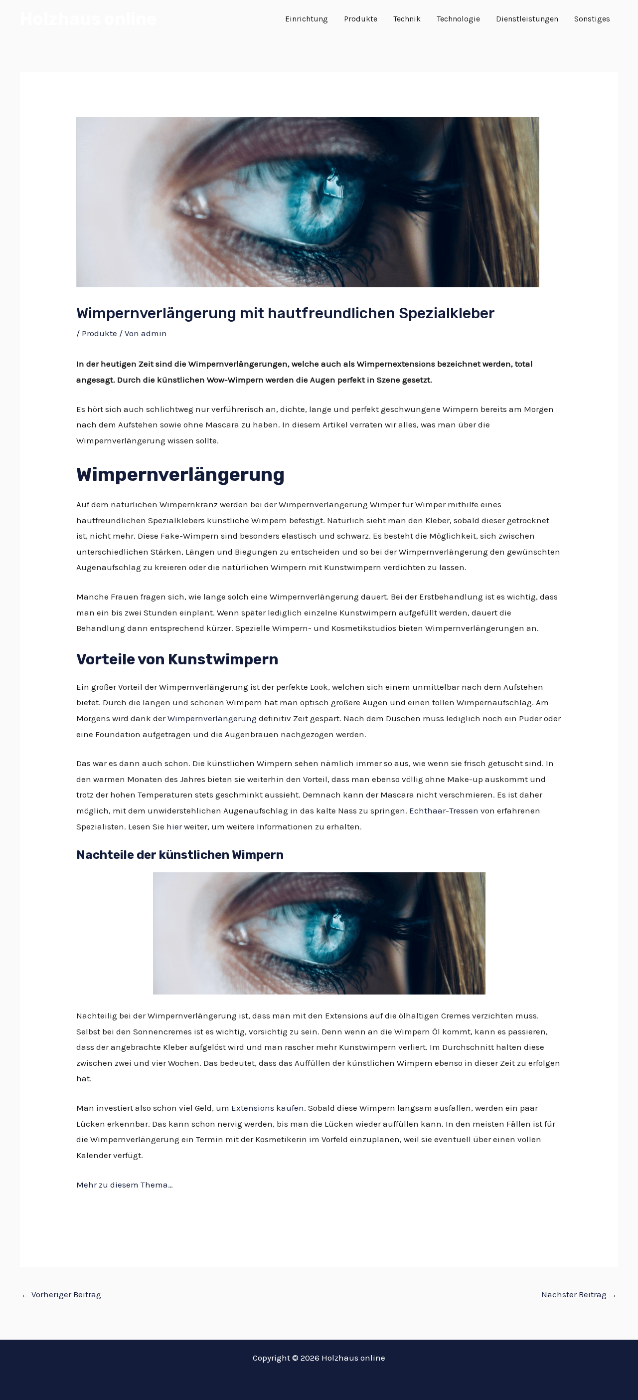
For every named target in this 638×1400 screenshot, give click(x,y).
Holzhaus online (88, 18)
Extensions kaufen (267, 1108)
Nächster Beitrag (579, 1294)
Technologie (458, 18)
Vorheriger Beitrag (61, 1294)
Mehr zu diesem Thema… (124, 1185)
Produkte (360, 18)
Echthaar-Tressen (443, 810)
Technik (407, 18)
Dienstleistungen (527, 18)
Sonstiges (592, 18)
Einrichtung (306, 18)
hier (174, 826)
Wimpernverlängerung (212, 718)
